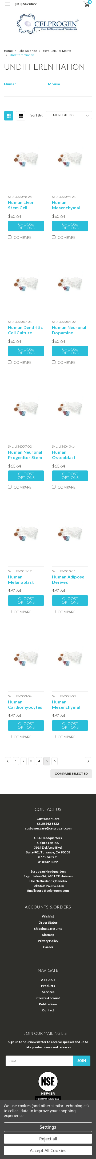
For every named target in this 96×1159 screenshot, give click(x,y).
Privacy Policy (48, 941)
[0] (83, 4)
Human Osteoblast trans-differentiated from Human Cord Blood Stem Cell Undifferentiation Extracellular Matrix (70, 454)
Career (48, 947)
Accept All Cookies (48, 1150)
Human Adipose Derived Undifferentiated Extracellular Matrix (69, 579)
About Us (48, 980)
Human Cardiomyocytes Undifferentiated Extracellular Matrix (25, 704)
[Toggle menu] (7, 7)
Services (48, 992)
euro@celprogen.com (52, 891)
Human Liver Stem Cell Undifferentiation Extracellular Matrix (26, 205)
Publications (48, 1004)
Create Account (48, 998)
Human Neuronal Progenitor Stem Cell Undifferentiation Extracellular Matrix (26, 454)
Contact (48, 1010)
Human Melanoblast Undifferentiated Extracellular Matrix (25, 579)
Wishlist (48, 916)
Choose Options (26, 226)
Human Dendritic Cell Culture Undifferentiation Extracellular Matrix (26, 330)
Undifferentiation (22, 55)
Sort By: (36, 115)
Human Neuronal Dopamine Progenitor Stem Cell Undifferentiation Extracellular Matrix (70, 330)
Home (8, 51)
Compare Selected (71, 774)
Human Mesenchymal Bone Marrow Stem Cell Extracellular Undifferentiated (69, 205)
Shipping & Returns (48, 929)
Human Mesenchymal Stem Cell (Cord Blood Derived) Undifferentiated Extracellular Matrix (69, 704)
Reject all (48, 1139)
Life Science (28, 51)
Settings (48, 1127)
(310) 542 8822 (26, 4)
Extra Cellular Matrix (57, 51)
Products (48, 986)
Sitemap (48, 935)
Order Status (48, 922)
